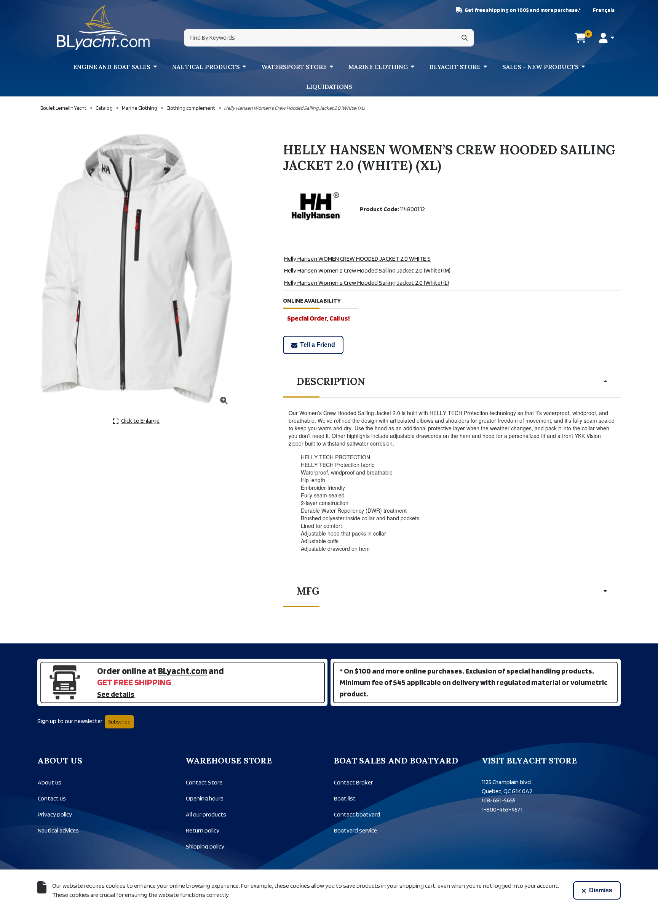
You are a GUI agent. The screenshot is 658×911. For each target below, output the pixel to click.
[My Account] (606, 38)
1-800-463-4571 (502, 809)
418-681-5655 (499, 800)
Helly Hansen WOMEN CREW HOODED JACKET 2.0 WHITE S (357, 258)
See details (115, 694)
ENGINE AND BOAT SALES (111, 67)
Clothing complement (190, 108)
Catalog (104, 108)
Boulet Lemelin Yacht (63, 108)
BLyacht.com (182, 670)
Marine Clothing (139, 108)
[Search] (464, 37)
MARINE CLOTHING (378, 67)
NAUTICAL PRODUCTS (206, 67)
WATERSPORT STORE (294, 67)
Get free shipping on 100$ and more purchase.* (523, 10)
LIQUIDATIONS (329, 86)
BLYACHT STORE (455, 67)
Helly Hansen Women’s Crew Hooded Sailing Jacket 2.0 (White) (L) (366, 282)
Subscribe (119, 722)
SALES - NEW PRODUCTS (540, 67)
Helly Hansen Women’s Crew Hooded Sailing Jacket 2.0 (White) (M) (367, 270)
